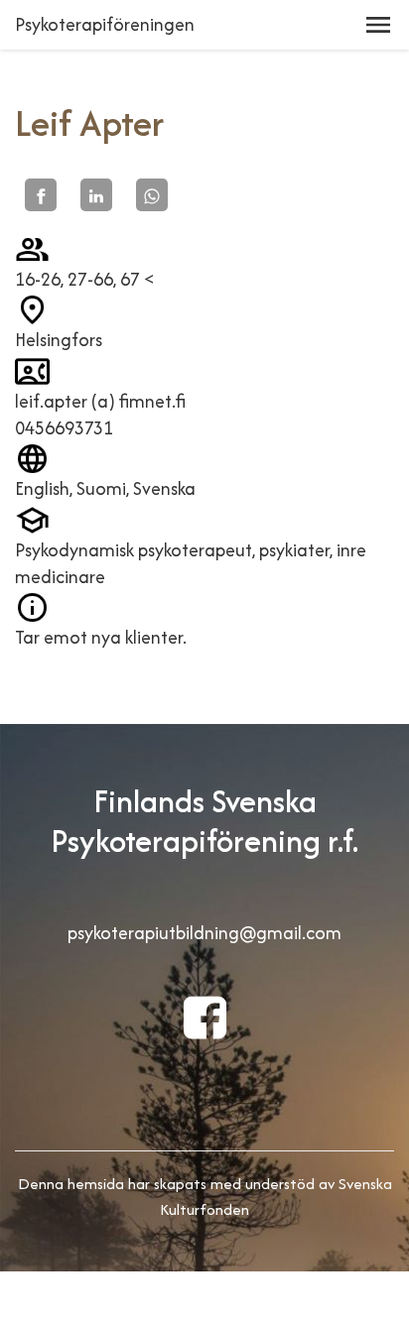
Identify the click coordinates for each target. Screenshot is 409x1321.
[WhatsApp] (152, 195)
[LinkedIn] (96, 195)
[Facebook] (41, 195)
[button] (378, 25)
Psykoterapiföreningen (105, 25)
